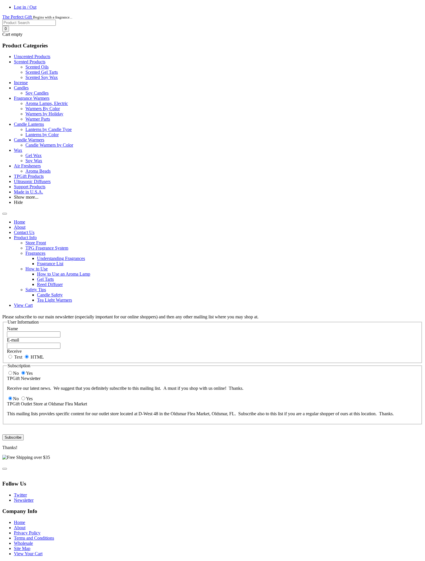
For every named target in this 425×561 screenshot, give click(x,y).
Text (17, 357)
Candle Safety (50, 294)
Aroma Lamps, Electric (46, 103)
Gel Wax (33, 155)
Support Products (29, 186)
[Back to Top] (4, 469)
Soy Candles (37, 93)
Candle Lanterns (29, 124)
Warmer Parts (37, 119)
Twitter (20, 494)
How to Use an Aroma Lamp (63, 274)
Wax (18, 150)
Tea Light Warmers (54, 300)
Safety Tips (35, 289)
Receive (14, 351)
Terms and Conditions (34, 538)
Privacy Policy (27, 532)
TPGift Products (29, 176)
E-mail (13, 339)
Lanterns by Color (42, 134)
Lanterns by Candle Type (48, 129)
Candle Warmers (29, 139)
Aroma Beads (38, 171)
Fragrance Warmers (31, 98)
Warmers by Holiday (44, 113)
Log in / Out (25, 7)
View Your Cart (28, 553)
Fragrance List (50, 263)
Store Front (35, 242)
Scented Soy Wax (41, 77)
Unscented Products (32, 56)
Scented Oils (37, 66)
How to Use (36, 268)
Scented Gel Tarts (41, 72)
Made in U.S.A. (28, 191)
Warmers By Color (42, 108)
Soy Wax (33, 160)
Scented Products (29, 61)
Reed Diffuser (50, 284)
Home (19, 221)
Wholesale (23, 543)
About (19, 227)
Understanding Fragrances (61, 258)
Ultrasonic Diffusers (32, 181)
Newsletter (24, 500)
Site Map (22, 548)
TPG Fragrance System (46, 248)
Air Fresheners (27, 165)
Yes (29, 373)
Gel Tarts (45, 279)
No (16, 373)
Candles (21, 87)
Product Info (25, 237)
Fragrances (35, 253)
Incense (21, 82)
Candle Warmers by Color (49, 145)
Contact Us (24, 232)
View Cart (23, 305)
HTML (36, 357)
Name (12, 328)
